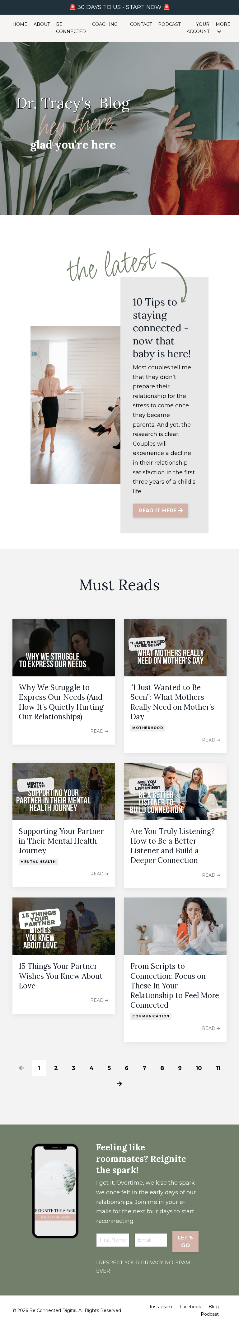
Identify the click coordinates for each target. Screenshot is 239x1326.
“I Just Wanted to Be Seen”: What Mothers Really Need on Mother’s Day (172, 702)
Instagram (161, 1306)
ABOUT (42, 24)
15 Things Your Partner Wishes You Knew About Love (61, 975)
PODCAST (169, 24)
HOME (19, 24)
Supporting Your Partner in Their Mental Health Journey (61, 840)
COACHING (105, 24)
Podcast (210, 1314)
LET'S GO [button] (185, 1241)
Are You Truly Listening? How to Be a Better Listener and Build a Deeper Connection (172, 845)
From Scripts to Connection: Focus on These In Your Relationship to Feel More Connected (174, 985)
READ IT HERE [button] (158, 510)
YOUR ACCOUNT (198, 28)
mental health (38, 862)
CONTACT (141, 24)
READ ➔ (99, 731)
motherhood (147, 728)
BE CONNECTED (71, 28)
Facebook (190, 1306)
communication (151, 1016)
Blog (214, 1306)
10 (199, 1068)
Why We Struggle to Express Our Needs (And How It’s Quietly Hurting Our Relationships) (61, 702)
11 (218, 1068)
